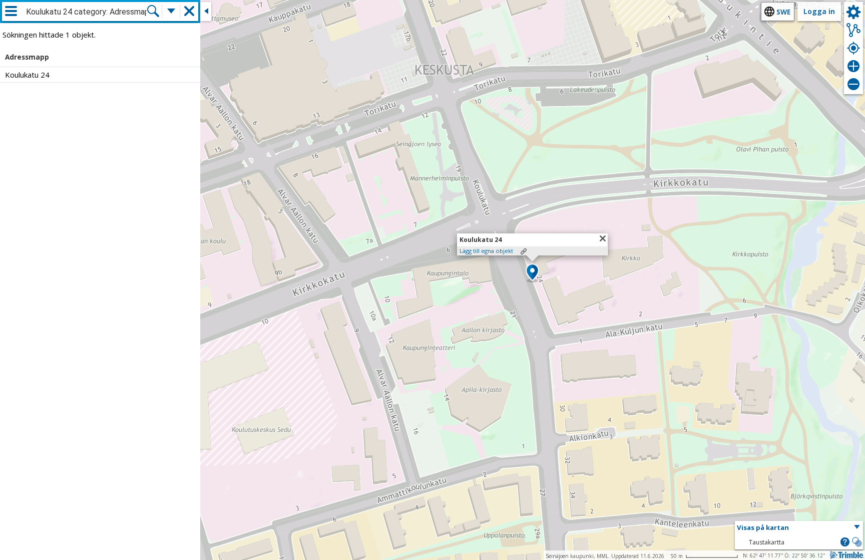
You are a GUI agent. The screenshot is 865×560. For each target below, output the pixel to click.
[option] (100, 74)
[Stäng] (602, 238)
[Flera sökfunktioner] (171, 11)
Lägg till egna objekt (486, 250)
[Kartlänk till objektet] (524, 251)
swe (783, 12)
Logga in (819, 11)
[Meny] (11, 11)
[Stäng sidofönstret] (205, 11)
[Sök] (153, 11)
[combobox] (86, 12)
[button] (532, 273)
